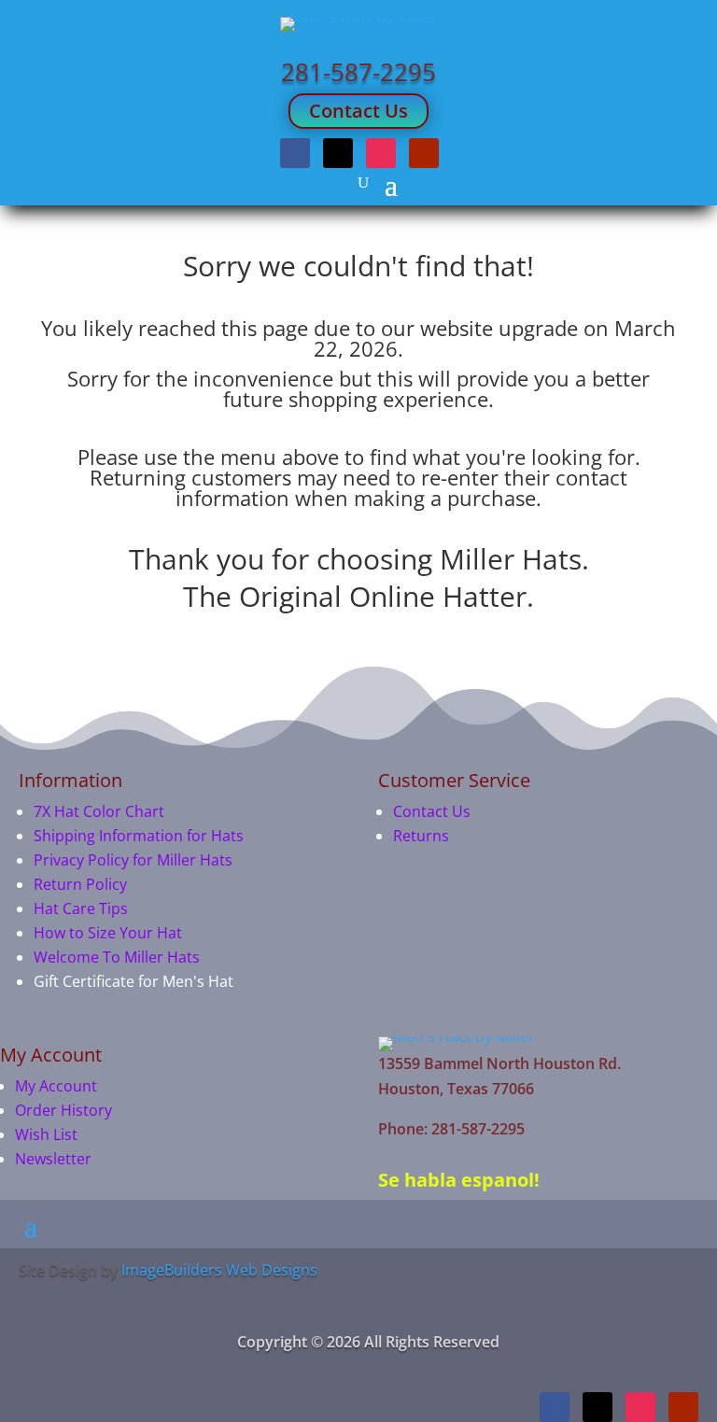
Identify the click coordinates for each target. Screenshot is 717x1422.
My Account (56, 1086)
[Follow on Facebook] (295, 153)
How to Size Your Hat (108, 932)
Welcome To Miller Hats (117, 957)
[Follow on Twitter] (338, 153)
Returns (421, 835)
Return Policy (80, 884)
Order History (63, 1110)
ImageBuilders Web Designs (219, 1270)
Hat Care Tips (81, 908)
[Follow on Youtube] (424, 153)
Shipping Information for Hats (139, 835)
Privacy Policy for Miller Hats (133, 860)
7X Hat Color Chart (99, 811)
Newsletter (53, 1158)
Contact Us (358, 110)
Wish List (46, 1134)
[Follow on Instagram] (381, 153)
